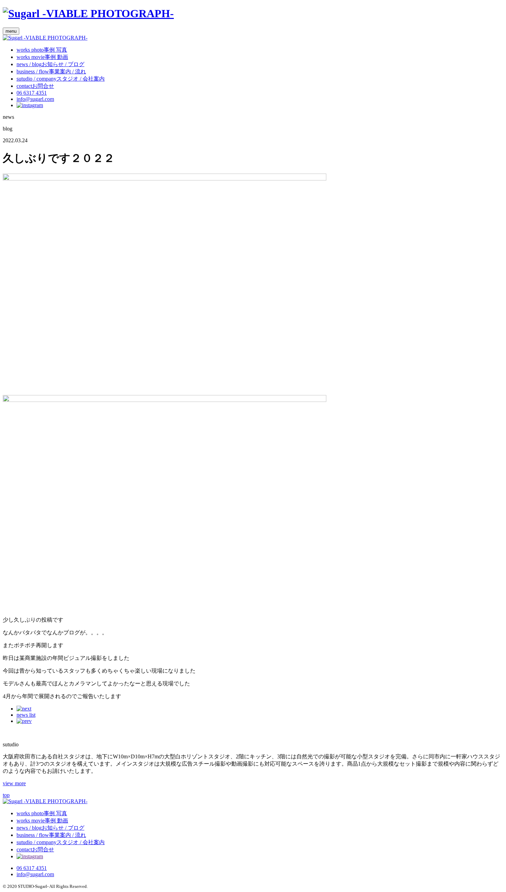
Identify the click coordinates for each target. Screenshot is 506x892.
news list (26, 715)
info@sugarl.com (35, 99)
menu (11, 31)
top (6, 795)
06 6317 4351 (32, 93)
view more (14, 783)
